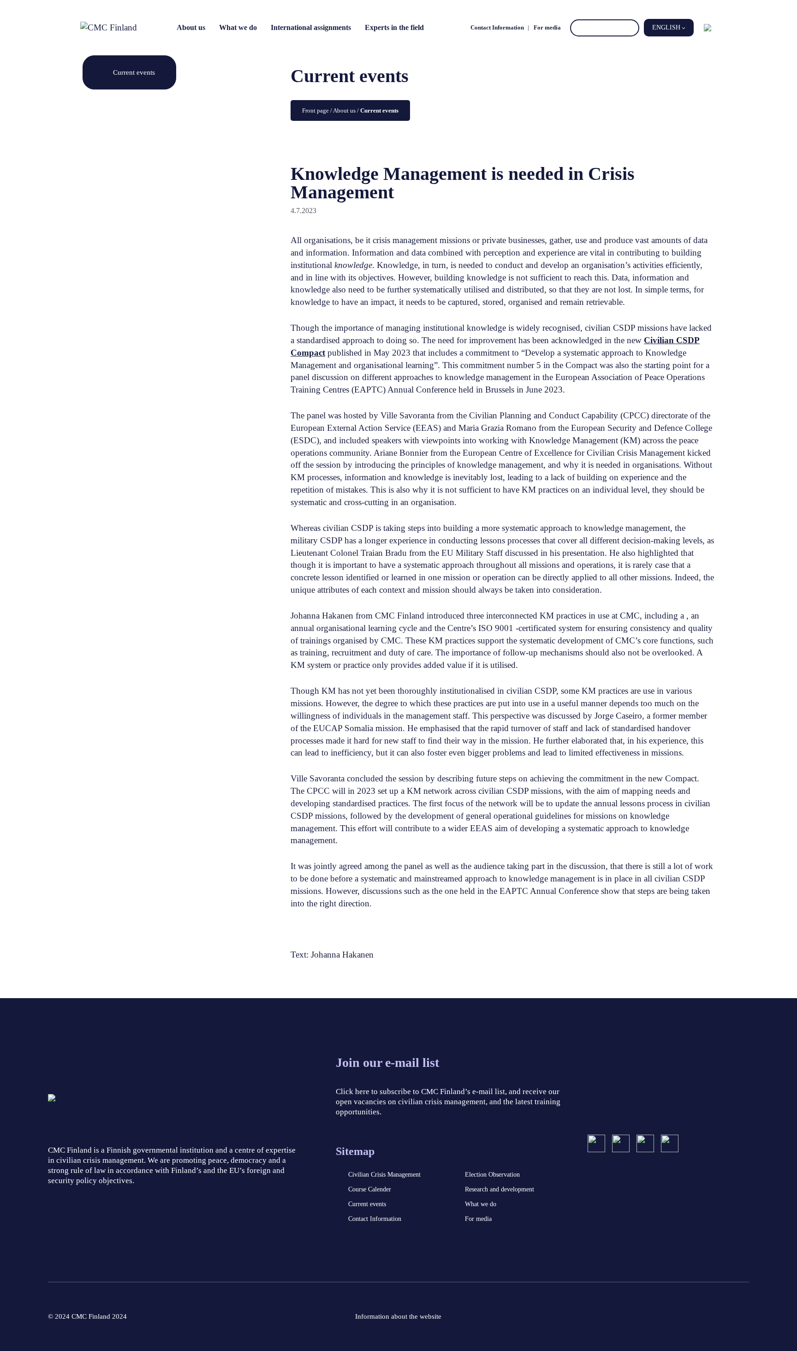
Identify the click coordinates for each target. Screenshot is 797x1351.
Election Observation (492, 1174)
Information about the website (398, 1316)
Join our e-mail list (387, 1062)
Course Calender (369, 1189)
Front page (315, 110)
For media (547, 27)
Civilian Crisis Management (384, 1174)
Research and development (499, 1189)
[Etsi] (630, 28)
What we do (238, 27)
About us (191, 27)
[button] (669, 27)
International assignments (311, 27)
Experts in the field (394, 27)
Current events (134, 72)
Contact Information (497, 27)
